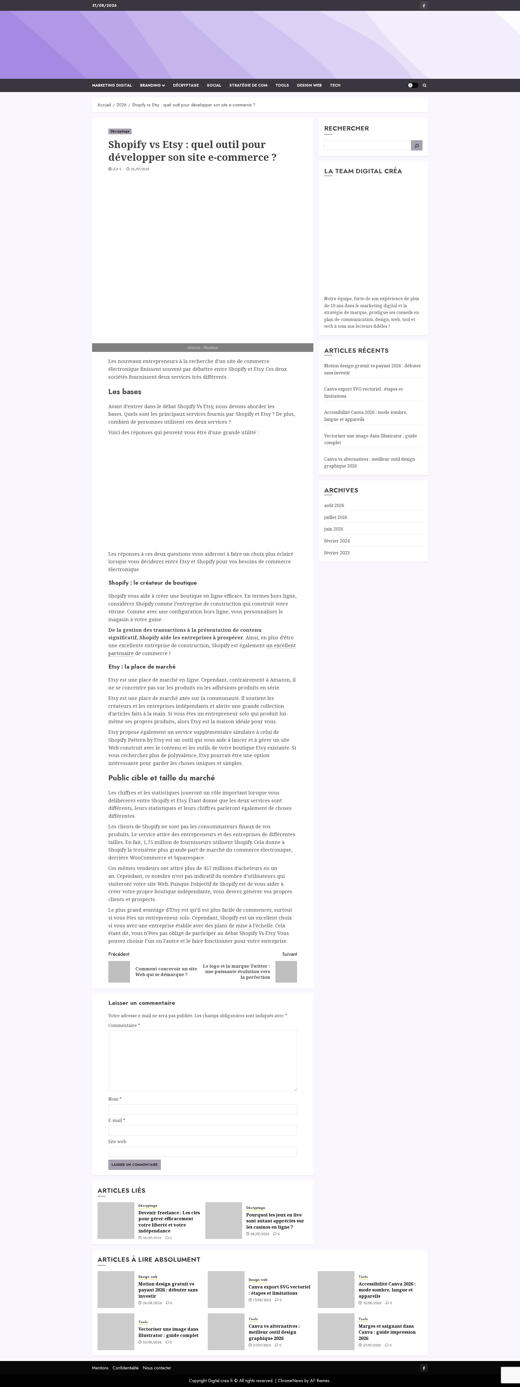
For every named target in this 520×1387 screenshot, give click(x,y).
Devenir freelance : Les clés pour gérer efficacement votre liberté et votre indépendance (169, 1222)
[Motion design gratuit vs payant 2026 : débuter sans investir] (116, 1289)
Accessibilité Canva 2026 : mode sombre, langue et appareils (387, 1290)
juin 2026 (333, 529)
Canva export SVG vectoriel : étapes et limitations (279, 1290)
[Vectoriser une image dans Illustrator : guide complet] (116, 1331)
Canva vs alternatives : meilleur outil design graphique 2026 (274, 1332)
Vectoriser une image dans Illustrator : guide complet (168, 1332)
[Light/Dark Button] (413, 85)
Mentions (100, 1368)
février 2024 (337, 541)
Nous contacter (157, 1368)
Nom (115, 1099)
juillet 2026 (335, 517)
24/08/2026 (152, 1303)
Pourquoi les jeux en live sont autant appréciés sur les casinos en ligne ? (275, 1221)
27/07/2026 (262, 1345)
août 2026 (334, 505)
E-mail (116, 1120)
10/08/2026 (372, 1303)
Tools (282, 85)
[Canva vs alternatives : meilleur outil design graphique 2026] (226, 1331)
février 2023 (337, 552)
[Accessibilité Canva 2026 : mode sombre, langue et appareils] (336, 1289)
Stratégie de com (248, 85)
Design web (309, 85)
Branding (150, 85)
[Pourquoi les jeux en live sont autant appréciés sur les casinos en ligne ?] (223, 1220)
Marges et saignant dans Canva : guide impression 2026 (387, 1332)
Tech (335, 85)
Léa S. (118, 169)
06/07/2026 (140, 169)
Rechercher (346, 128)
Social (214, 85)
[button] (424, 85)
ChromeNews (290, 1381)
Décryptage (186, 85)
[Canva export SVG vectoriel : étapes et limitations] (226, 1289)
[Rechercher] (416, 145)
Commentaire (124, 1025)
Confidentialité (126, 1368)
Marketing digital (112, 85)
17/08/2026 (262, 1300)
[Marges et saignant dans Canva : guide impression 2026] (336, 1331)
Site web (117, 1141)
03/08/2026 (152, 1342)
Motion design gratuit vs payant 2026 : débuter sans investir (168, 1290)
